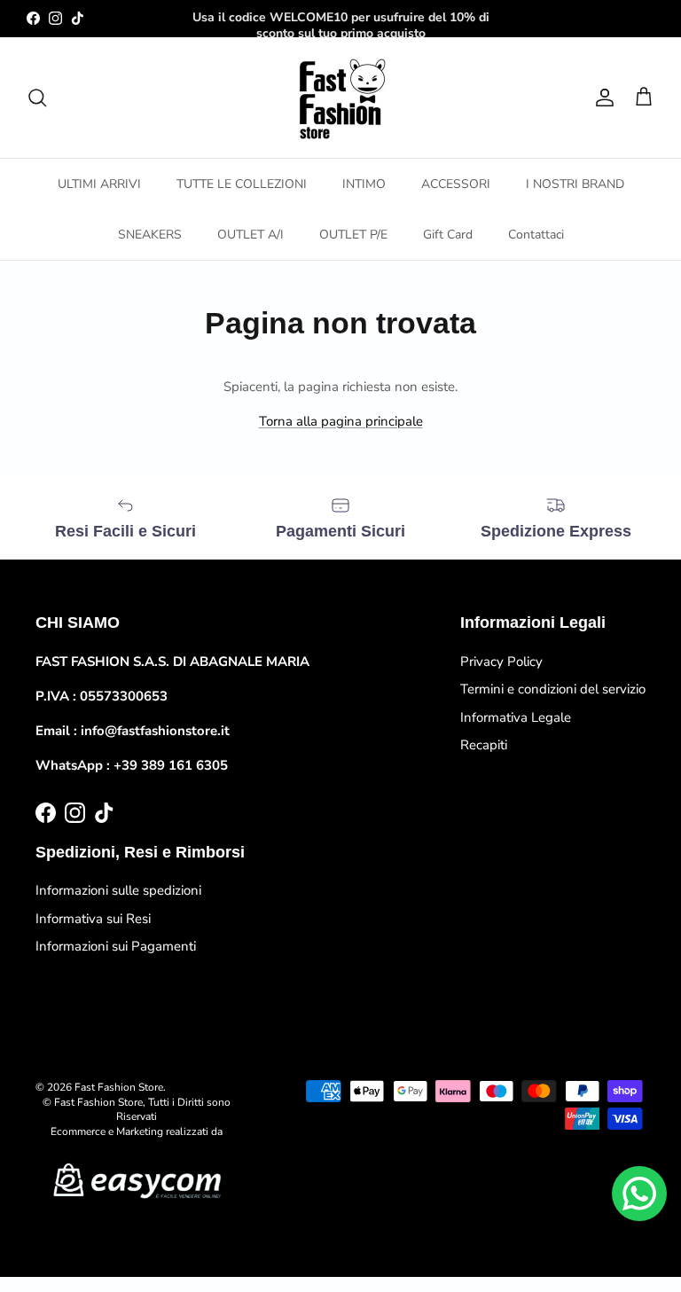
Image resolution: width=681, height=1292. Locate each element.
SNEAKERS (150, 234)
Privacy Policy (501, 661)
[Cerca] (37, 97)
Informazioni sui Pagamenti (115, 946)
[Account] (601, 97)
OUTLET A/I (250, 234)
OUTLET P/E (353, 234)
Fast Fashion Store (118, 1087)
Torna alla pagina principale (341, 421)
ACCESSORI (455, 184)
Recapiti (483, 745)
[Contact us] (639, 1193)
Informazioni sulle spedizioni (118, 890)
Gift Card (448, 234)
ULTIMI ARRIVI (99, 184)
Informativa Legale (515, 717)
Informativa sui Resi (93, 919)
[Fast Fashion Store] (340, 97)
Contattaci (536, 234)
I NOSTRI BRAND (575, 184)
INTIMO (364, 184)
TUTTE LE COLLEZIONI (241, 184)
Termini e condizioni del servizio (553, 689)
